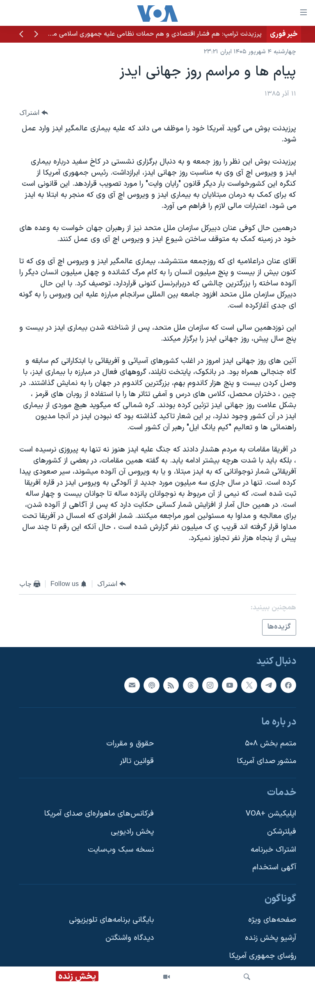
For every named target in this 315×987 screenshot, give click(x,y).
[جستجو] (247, 976)
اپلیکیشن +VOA (271, 813)
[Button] (33, 112)
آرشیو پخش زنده (270, 938)
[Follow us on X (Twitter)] (249, 685)
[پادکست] (151, 685)
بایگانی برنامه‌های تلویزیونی (111, 919)
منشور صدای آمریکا (266, 761)
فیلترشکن (281, 831)
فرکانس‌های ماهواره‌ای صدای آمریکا (99, 813)
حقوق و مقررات (130, 743)
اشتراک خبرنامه (273, 849)
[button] (36, 35)
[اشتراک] (132, 685)
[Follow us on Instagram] (210, 685)
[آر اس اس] (171, 685)
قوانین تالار (137, 761)
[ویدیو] (166, 976)
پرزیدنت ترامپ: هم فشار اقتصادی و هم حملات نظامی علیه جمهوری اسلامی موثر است (147, 34)
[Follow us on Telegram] (268, 685)
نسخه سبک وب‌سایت (121, 849)
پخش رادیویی (132, 831)
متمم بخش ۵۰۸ (270, 743)
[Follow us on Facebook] (288, 685)
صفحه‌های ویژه (272, 919)
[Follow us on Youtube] (229, 685)
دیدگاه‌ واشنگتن (129, 938)
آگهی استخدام (274, 867)
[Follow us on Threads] (191, 685)
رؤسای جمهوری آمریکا (262, 955)
